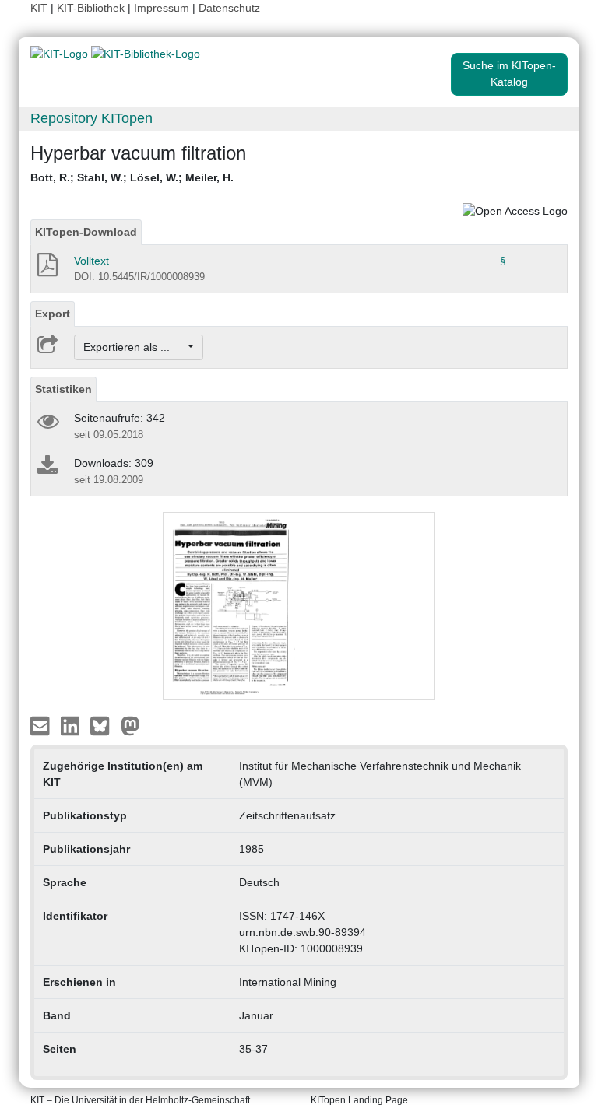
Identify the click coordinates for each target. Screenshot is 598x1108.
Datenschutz (229, 8)
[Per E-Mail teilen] (41, 725)
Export (52, 313)
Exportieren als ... (134, 347)
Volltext (91, 260)
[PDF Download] (46, 269)
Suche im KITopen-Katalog (509, 73)
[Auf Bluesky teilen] (104, 725)
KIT (38, 8)
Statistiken (63, 389)
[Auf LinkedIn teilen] (72, 725)
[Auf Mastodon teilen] (130, 725)
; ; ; (132, 177)
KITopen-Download (86, 232)
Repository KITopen (91, 118)
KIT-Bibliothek (92, 8)
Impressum (161, 8)
